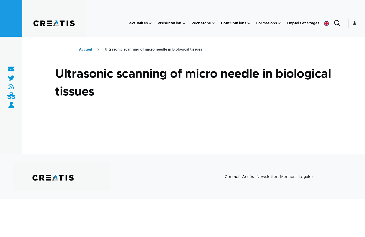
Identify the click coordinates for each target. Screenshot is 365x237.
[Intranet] (11, 96)
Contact (232, 177)
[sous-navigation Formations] (279, 23)
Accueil (85, 49)
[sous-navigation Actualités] (150, 23)
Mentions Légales (297, 177)
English (326, 23)
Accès (248, 177)
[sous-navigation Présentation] (184, 23)
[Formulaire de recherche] (337, 23)
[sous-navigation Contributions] (248, 23)
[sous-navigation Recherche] (213, 23)
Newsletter (267, 177)
